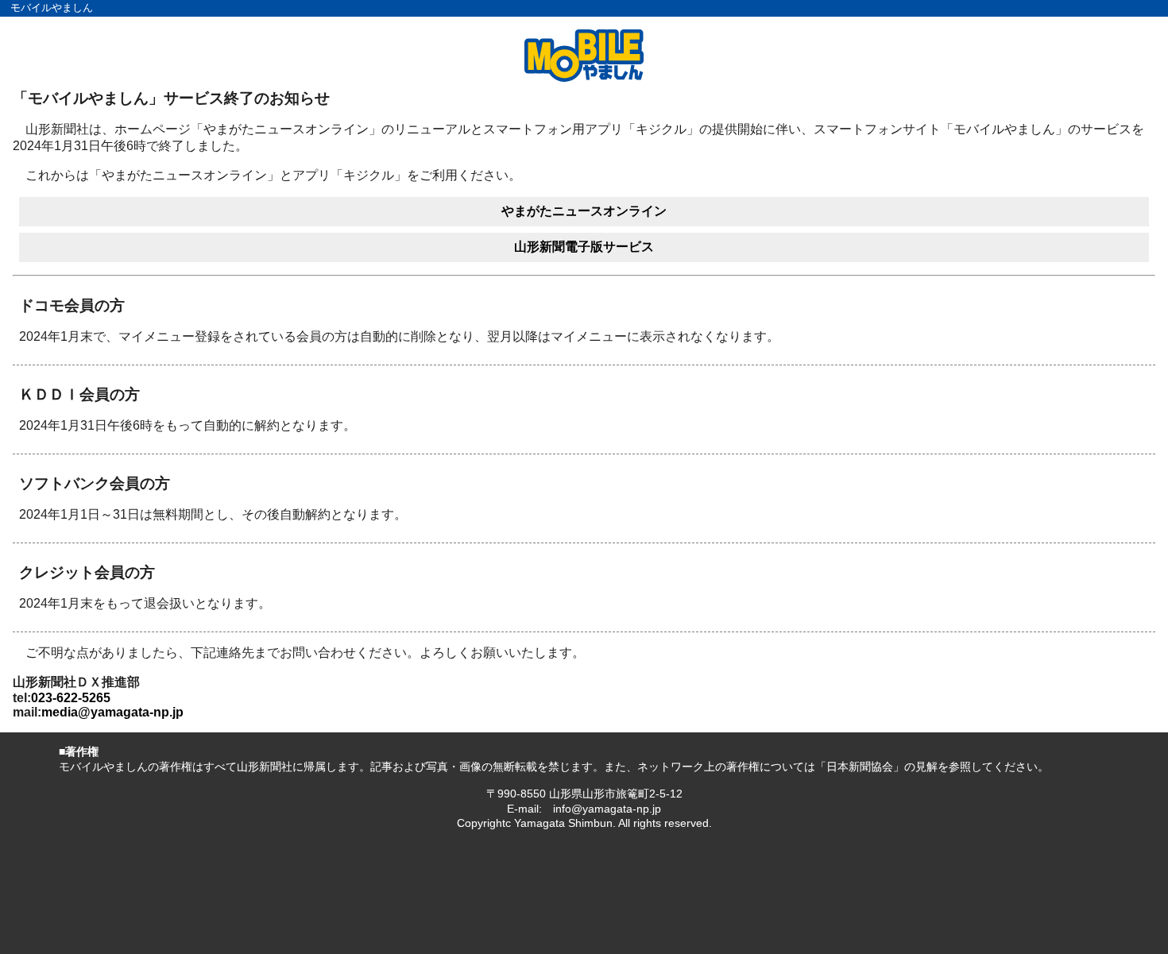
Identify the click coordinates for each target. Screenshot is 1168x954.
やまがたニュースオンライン (584, 211)
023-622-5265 (70, 698)
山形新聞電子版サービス (584, 246)
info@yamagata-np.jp (607, 808)
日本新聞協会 (859, 766)
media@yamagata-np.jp (112, 712)
